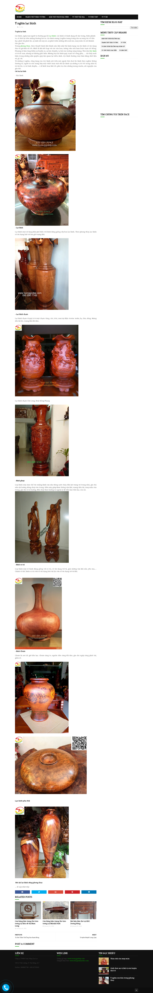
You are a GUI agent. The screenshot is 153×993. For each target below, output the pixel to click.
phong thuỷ (25, 46)
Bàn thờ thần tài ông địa (111, 38)
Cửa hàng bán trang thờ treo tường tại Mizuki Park (54, 922)
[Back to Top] (136, 990)
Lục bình (52, 36)
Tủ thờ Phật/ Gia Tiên (109, 50)
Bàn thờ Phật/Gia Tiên (59, 17)
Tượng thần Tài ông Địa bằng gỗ (113, 46)
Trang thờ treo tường (35, 17)
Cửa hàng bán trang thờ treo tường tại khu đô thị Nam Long (26, 923)
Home (19, 17)
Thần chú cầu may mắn (119, 959)
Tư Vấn (105, 17)
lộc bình (93, 51)
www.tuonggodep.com (76, 958)
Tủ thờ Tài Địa (78, 17)
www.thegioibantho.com (79, 961)
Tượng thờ (93, 17)
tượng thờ (123, 50)
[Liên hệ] (5, 989)
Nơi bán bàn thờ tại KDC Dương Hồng (80, 922)
